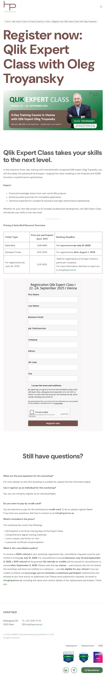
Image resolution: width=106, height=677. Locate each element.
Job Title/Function (37, 328)
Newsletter (93, 670)
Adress (31, 351)
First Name (33, 294)
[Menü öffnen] (101, 6)
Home (7, 21)
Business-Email (35, 317)
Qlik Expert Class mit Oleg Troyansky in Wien (31, 21)
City (30, 373)
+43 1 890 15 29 (33, 620)
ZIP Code (32, 362)
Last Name (33, 305)
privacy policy (58, 403)
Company (32, 339)
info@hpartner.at (33, 624)
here (89, 509)
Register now (53, 423)
